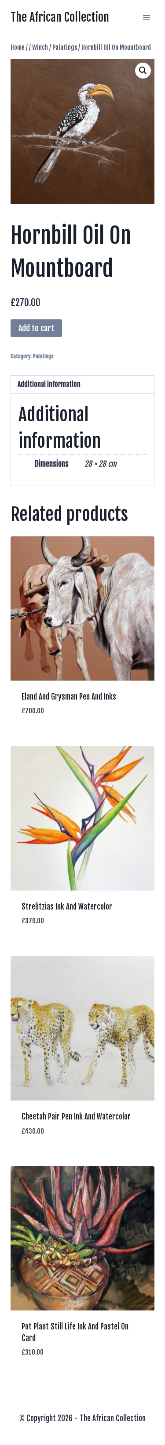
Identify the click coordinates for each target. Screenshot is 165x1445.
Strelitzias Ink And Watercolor (67, 906)
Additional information (49, 384)
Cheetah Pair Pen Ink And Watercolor (76, 1116)
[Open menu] (146, 17)
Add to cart (36, 328)
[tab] (82, 385)
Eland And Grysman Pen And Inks (69, 696)
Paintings (43, 356)
